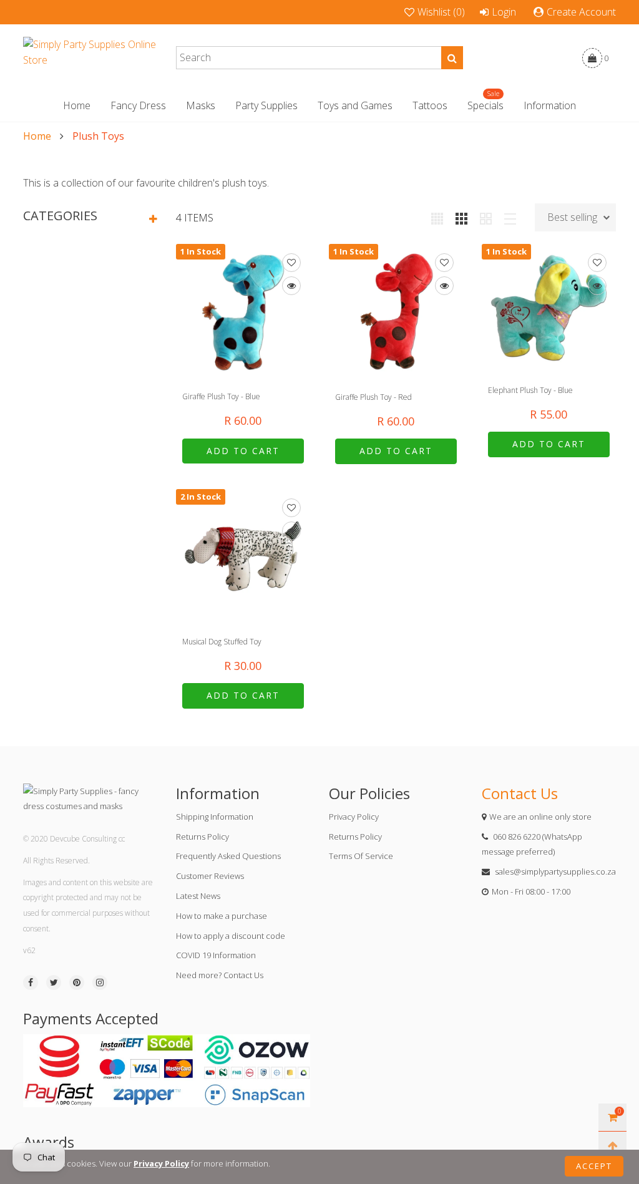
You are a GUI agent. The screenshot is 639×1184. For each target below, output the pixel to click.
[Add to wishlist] (291, 262)
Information (550, 105)
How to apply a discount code (230, 935)
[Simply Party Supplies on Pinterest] (76, 982)
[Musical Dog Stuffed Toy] (243, 556)
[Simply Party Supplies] (90, 58)
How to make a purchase (221, 915)
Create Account (581, 12)
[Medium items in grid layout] (437, 218)
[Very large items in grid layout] (486, 218)
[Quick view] (291, 285)
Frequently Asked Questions (228, 855)
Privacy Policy (354, 816)
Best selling (572, 217)
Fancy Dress (138, 105)
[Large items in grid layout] (461, 218)
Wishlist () (441, 12)
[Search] (452, 57)
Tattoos (429, 105)
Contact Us (520, 793)
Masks (200, 105)
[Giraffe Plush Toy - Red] (396, 311)
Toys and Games (355, 105)
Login (504, 12)
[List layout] (510, 218)
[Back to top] (612, 1146)
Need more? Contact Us (219, 975)
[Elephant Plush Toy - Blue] (549, 308)
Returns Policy (202, 836)
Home (76, 105)
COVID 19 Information (216, 955)
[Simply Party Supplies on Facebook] (30, 982)
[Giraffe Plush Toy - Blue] (243, 311)
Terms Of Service (361, 855)
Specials (485, 105)
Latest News (198, 895)
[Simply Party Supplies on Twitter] (53, 982)
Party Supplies (266, 105)
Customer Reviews (210, 875)
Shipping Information (214, 816)
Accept (594, 1166)
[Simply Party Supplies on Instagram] (99, 982)
